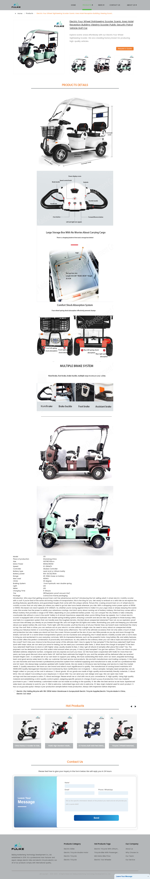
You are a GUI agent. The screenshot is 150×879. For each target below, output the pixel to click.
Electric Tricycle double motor (76, 852)
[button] (131, 706)
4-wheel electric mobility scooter (120, 598)
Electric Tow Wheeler (102, 860)
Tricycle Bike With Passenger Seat (106, 852)
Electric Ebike (69, 849)
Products (87, 5)
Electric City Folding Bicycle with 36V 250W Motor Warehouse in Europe (46, 691)
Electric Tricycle (70, 856)
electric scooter (68, 627)
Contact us (115, 5)
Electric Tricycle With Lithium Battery (106, 849)
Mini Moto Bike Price (102, 856)
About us (131, 5)
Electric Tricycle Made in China (112, 691)
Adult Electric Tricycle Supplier (87, 691)
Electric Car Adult (24, 693)
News (100, 5)
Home (73, 5)
